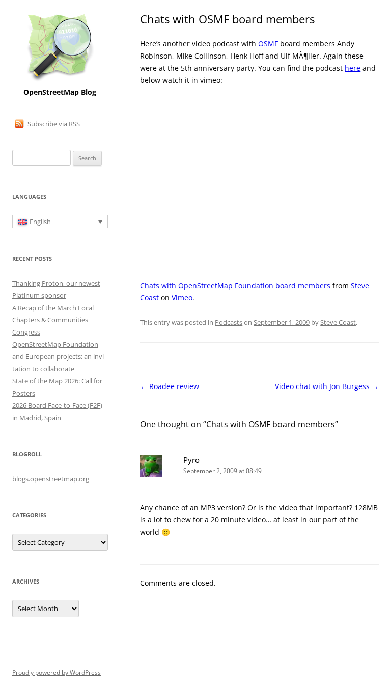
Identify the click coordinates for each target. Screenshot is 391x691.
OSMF (268, 43)
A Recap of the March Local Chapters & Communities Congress (53, 320)
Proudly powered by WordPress (56, 672)
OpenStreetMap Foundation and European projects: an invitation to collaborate (59, 356)
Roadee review (169, 386)
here (352, 68)
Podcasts (228, 322)
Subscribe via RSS (53, 123)
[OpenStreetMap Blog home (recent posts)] (59, 80)
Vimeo (182, 297)
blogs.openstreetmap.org (50, 478)
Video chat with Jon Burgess (327, 386)
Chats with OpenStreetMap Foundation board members (235, 285)
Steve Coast (338, 322)
